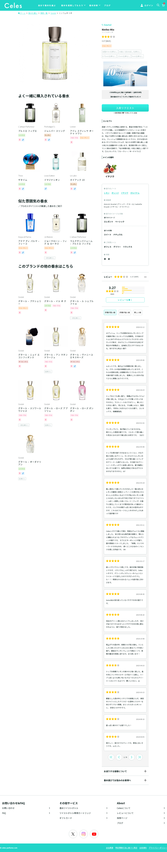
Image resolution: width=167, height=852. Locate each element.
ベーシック (119, 221)
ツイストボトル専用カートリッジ (75, 813)
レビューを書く (125, 300)
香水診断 (93, 5)
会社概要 (109, 847)
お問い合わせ (8, 808)
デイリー (117, 246)
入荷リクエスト (125, 108)
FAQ (4, 813)
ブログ (107, 5)
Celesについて (123, 808)
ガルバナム (134, 193)
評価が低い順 (125, 312)
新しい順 (137, 312)
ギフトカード (65, 818)
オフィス (107, 246)
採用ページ (122, 818)
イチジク (124, 193)
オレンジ (115, 193)
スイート (107, 234)
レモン (106, 193)
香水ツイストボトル (68, 808)
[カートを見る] (163, 5)
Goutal (107, 25)
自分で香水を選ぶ (47, 5)
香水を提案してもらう (72, 5)
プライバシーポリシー (158, 847)
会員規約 (143, 847)
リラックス (127, 246)
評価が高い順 (110, 312)
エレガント (108, 221)
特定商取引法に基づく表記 (126, 847)
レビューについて (125, 813)
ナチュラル (118, 234)
